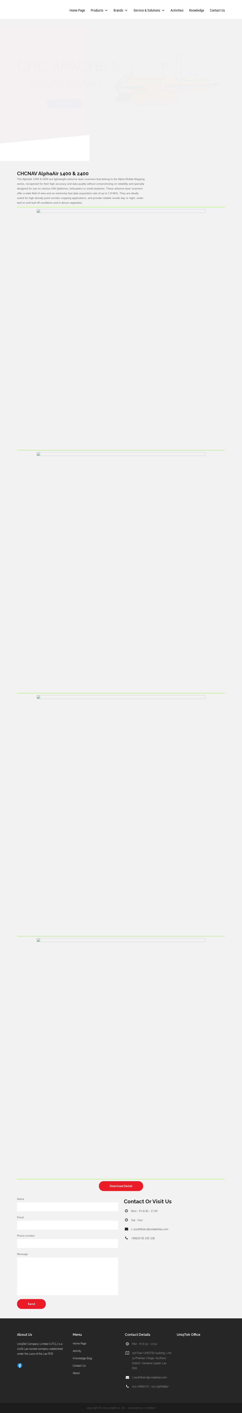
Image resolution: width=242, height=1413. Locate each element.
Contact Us (217, 10)
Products (97, 10)
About (76, 1373)
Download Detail (121, 1186)
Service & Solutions (146, 10)
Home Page (77, 10)
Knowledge (196, 10)
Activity (77, 1350)
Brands (118, 10)
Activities (177, 10)
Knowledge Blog (82, 1358)
